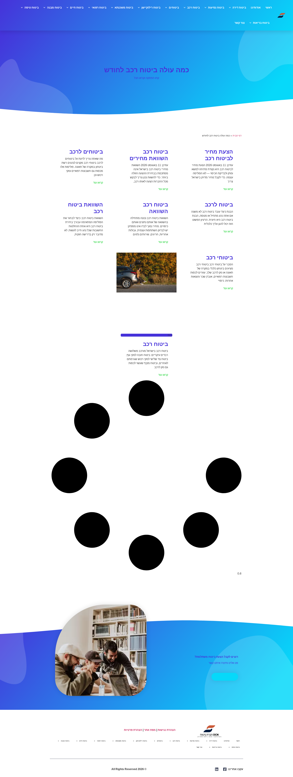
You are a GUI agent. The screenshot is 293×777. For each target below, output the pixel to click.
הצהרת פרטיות (133, 729)
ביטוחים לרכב (86, 152)
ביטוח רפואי (99, 7)
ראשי (268, 7)
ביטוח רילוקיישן (150, 7)
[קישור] (225, 769)
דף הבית (237, 135)
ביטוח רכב (193, 7)
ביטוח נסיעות (216, 7)
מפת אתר (150, 729)
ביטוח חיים (76, 7)
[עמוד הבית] (281, 15)
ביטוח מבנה (54, 7)
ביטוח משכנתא (124, 7)
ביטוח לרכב (219, 205)
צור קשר (240, 22)
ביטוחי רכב (219, 257)
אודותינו (256, 7)
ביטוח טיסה (31, 7)
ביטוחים (174, 7)
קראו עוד (228, 189)
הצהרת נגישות (166, 729)
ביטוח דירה (239, 7)
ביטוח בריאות (261, 22)
